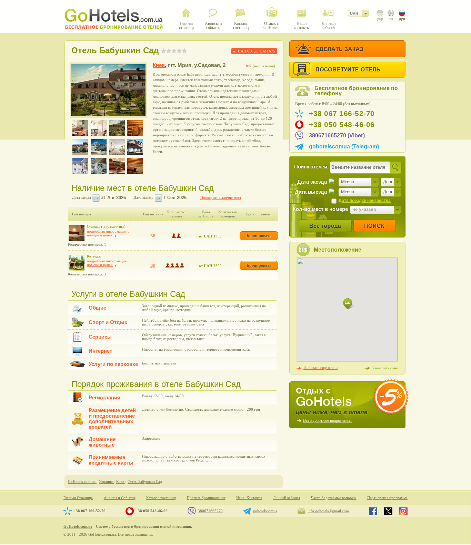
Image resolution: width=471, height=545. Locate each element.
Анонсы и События (120, 498)
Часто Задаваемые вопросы (333, 498)
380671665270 (210, 511)
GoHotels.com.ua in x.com (388, 511)
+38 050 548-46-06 (342, 124)
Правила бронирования (206, 498)
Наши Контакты (249, 498)
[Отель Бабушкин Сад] (108, 90)
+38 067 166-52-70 (342, 113)
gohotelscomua (265, 511)
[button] (348, 304)
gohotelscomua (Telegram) (344, 146)
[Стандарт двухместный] (76, 233)
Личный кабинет (286, 498)
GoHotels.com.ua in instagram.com (403, 511)
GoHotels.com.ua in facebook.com (373, 511)
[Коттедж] (76, 262)
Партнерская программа (387, 498)
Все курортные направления (327, 420)
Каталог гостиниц (161, 498)
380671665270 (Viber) (337, 135)
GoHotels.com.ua (77, 526)
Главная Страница (78, 498)
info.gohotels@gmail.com (328, 511)
